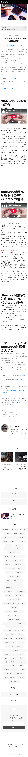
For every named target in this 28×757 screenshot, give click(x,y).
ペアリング (10, 646)
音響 (21, 678)
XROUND (5, 530)
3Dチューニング (9, 568)
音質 (23, 650)
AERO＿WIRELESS (11, 584)
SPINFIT (19, 646)
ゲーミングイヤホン (19, 537)
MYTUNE (20, 568)
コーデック (19, 545)
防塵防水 (21, 658)
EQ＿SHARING (20, 592)
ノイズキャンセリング (10, 557)
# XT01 (9, 410)
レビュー (14, 500)
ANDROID (6, 670)
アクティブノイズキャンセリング (14, 631)
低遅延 (22, 541)
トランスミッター (14, 600)
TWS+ (14, 670)
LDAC (6, 658)
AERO (5, 541)
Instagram (15, 747)
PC (20, 584)
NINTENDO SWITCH (9, 604)
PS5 (21, 561)
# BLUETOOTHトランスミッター (9, 412)
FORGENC (8, 545)
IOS (6, 666)
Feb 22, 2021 (13, 518)
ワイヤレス (9, 572)
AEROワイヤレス (19, 565)
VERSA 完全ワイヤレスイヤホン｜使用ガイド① (21, 468)
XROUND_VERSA (17, 533)
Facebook (10, 744)
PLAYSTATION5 (20, 639)
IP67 (13, 643)
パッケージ (21, 604)
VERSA (7, 533)
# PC (14, 416)
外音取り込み (14, 682)
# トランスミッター (5, 414)
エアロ (22, 670)
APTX (21, 654)
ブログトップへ (14, 27)
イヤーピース (6, 650)
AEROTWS (13, 541)
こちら (15, 78)
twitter (20, 744)
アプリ (7, 561)
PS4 (20, 635)
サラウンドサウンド (10, 678)
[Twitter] (3, 419)
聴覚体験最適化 (8, 592)
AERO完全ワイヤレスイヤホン (14, 588)
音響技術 (7, 654)
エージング (10, 627)
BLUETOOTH (6, 537)
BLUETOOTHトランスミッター (14, 596)
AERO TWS (9, 549)
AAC (15, 654)
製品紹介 (17, 36)
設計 (9, 615)
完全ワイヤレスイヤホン (18, 530)
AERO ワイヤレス (14, 553)
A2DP (13, 658)
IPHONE (13, 666)
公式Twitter (16, 402)
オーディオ (7, 565)
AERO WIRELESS (8, 623)
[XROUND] (10, 694)
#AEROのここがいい (14, 619)
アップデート (20, 623)
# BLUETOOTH (15, 414)
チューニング (10, 635)
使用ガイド (11, 36)
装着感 (16, 650)
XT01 (22, 557)
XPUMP (14, 607)
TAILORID (19, 572)
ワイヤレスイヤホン (14, 576)
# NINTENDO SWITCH (6, 416)
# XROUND (3, 410)
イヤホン (21, 643)
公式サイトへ (5, 27)
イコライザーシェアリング (14, 580)
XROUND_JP (11, 45)
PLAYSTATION (8, 639)
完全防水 (13, 662)
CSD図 (5, 662)
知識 (2, 464)
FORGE (19, 627)
